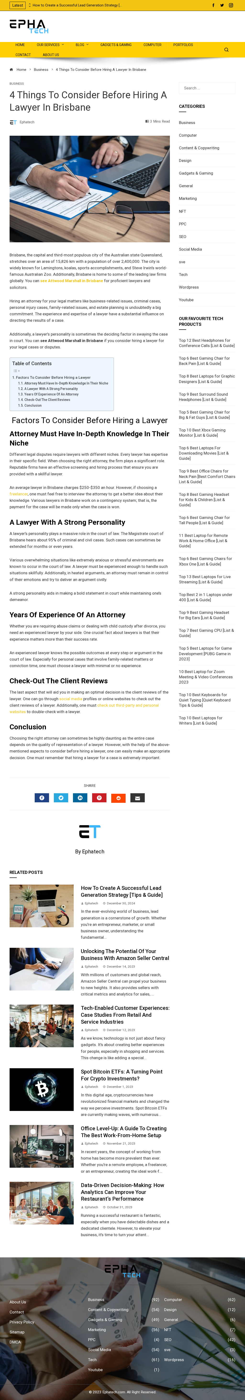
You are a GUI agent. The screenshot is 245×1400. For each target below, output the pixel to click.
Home (20, 45)
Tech (183, 274)
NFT (182, 211)
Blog (80, 45)
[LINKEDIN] (80, 797)
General (186, 185)
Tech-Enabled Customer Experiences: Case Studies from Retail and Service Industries (125, 1015)
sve (182, 261)
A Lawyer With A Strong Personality (51, 389)
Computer (152, 45)
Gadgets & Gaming (116, 45)
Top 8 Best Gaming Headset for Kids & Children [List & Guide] (204, 499)
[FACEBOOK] (42, 797)
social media (70, 698)
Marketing (188, 198)
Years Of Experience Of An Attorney (51, 394)
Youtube (186, 299)
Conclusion (33, 405)
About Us (51, 55)
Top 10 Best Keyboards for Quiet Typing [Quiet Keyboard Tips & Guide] (205, 700)
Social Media (190, 249)
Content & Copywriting (199, 147)
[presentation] (29, 4)
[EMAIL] (137, 797)
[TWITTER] (61, 797)
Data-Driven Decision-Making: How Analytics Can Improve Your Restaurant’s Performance (122, 1192)
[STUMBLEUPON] (118, 798)
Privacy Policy (22, 1322)
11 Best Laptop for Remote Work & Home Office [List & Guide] (203, 540)
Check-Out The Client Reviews (47, 400)
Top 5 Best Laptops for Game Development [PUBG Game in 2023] (205, 653)
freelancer (19, 494)
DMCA (15, 1342)
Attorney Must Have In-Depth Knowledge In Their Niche (66, 383)
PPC (182, 224)
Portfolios (183, 45)
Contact (23, 55)
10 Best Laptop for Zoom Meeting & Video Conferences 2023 (206, 676)
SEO (182, 236)
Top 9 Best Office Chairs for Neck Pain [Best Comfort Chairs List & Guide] (207, 476)
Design (185, 160)
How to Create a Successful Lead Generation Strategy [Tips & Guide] (78, 5)
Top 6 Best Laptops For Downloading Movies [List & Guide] (204, 453)
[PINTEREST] (99, 797)
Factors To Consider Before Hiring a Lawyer (53, 377)
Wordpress (189, 287)
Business (17, 83)
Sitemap (17, 1332)
